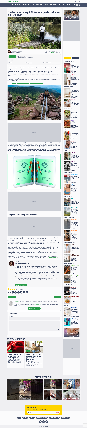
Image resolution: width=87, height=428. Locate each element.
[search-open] (79, 5)
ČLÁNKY (73, 152)
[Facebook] (75, 1)
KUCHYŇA (73, 287)
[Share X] (18, 292)
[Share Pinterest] (21, 292)
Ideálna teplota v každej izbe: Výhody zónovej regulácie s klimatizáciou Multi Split (75, 279)
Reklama (32, 417)
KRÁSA (32, 4)
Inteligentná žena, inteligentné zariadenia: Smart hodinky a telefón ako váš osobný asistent (75, 167)
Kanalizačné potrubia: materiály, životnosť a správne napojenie (74, 270)
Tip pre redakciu (65, 417)
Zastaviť (10, 62)
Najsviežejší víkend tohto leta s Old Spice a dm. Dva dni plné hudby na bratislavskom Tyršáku (75, 69)
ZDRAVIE (14, 4)
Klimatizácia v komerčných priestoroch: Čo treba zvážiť (74, 258)
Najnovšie (76, 57)
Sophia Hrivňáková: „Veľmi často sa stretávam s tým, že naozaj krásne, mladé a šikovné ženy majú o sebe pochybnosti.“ (75, 80)
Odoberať (57, 412)
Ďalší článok (57, 297)
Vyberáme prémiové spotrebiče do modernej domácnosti (74, 291)
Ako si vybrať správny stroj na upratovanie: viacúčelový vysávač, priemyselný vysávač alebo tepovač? (75, 236)
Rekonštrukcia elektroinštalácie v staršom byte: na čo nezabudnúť (75, 250)
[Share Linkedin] (24, 292)
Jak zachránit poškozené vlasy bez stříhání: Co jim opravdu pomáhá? (75, 145)
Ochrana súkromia (54, 417)
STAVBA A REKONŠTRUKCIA (75, 245)
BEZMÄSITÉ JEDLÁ (75, 296)
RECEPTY (47, 4)
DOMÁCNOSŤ (74, 219)
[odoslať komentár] (58, 329)
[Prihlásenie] (77, 5)
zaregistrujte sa (37, 304)
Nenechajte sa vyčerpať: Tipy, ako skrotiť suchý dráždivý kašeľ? (75, 156)
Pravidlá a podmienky (42, 417)
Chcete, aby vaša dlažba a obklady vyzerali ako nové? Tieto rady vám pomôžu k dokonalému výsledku (75, 224)
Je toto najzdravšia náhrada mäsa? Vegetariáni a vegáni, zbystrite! (27, 83)
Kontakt (25, 417)
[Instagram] (79, 1)
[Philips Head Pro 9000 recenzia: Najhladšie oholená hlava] (71, 384)
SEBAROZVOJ (53, 4)
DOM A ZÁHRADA (67, 4)
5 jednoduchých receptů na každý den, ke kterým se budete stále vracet (75, 136)
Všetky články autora (21, 285)
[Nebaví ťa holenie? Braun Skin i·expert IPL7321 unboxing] (53, 395)
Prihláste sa (16, 301)
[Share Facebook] (13, 292)
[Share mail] (27, 292)
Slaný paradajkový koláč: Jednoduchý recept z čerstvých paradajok (75, 124)
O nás (19, 417)
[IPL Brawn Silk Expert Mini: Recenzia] (71, 395)
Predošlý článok (12, 297)
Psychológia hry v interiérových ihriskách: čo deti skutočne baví (75, 202)
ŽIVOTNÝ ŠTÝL (26, 4)
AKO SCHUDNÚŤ (39, 4)
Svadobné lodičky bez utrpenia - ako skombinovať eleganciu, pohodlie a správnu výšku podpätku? (75, 94)
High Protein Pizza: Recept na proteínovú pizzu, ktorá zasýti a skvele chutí (75, 115)
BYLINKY (60, 4)
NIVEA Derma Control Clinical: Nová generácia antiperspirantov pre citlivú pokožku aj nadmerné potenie (75, 190)
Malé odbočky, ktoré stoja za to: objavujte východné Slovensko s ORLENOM (75, 179)
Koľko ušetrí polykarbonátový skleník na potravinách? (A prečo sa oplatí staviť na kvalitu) (75, 212)
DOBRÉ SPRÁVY (74, 174)
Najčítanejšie (67, 57)
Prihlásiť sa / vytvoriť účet (34, 308)
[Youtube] (77, 1)
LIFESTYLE (73, 64)
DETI (72, 198)
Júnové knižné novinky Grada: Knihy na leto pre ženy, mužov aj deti (75, 322)
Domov (9, 9)
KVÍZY (74, 4)
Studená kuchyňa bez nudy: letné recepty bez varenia (75, 299)
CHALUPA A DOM (75, 265)
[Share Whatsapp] (15, 292)
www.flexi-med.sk (53, 257)
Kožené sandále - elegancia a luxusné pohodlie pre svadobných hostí (75, 103)
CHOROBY (19, 4)
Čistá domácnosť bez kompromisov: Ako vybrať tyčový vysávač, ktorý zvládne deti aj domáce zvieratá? (75, 313)
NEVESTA (73, 89)
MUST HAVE (73, 99)
